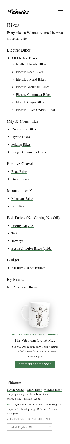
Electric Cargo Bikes (30, 102)
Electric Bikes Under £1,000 (35, 109)
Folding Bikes (21, 144)
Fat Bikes (17, 206)
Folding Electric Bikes (31, 64)
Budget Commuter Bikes (28, 152)
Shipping (29, 409)
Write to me (36, 404)
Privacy (52, 409)
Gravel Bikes (20, 179)
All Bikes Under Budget (28, 267)
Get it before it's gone (35, 364)
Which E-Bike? (53, 389)
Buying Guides (15, 389)
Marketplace (14, 398)
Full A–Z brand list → (22, 287)
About (37, 398)
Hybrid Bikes (20, 136)
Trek (14, 233)
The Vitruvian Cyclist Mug (35, 340)
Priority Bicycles (22, 225)
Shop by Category (17, 394)
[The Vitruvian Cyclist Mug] (35, 315)
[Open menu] (60, 11)
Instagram (12, 413)
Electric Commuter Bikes (33, 94)
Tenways (17, 240)
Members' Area (39, 394)
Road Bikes (19, 171)
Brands (28, 398)
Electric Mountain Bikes (32, 86)
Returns (41, 409)
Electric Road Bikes (29, 71)
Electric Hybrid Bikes (31, 79)
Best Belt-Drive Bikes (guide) (31, 248)
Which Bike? (34, 389)
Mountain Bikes (22, 198)
